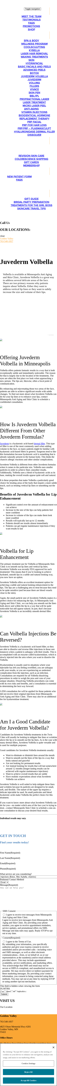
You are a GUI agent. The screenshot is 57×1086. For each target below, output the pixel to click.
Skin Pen (34, 92)
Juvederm (34, 79)
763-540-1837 (6, 241)
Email (7, 863)
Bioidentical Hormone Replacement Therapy (34, 117)
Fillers (34, 86)
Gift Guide (31, 198)
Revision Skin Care (31, 155)
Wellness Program (34, 43)
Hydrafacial (34, 63)
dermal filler (39, 443)
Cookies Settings (28, 1063)
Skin (31, 60)
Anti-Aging (31, 108)
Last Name (10, 858)
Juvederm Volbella (34, 76)
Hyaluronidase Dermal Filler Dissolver (34, 133)
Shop (31, 29)
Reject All (28, 1072)
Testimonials (31, 19)
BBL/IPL (34, 95)
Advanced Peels (34, 69)
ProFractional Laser (34, 99)
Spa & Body (31, 40)
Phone (8, 868)
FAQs (31, 23)
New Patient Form (19, 176)
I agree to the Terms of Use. (18, 941)
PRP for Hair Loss (34, 125)
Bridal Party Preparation (31, 202)
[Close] (53, 1047)
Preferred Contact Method (12, 879)
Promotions (31, 26)
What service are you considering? (16, 874)
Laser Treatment (34, 102)
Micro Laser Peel (34, 105)
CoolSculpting (34, 47)
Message (9, 885)
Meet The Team (31, 16)
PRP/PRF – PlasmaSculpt (34, 128)
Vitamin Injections (34, 112)
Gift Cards (31, 162)
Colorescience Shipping (31, 159)
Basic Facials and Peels (34, 66)
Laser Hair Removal (34, 53)
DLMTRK (5, 988)
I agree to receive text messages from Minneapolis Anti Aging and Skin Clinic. (27, 916)
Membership (31, 165)
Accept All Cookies (28, 1080)
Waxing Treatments (34, 56)
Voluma (34, 82)
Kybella (34, 50)
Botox (34, 73)
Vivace (34, 89)
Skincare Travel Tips (31, 208)
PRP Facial (34, 121)
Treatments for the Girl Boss (31, 205)
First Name (10, 852)
